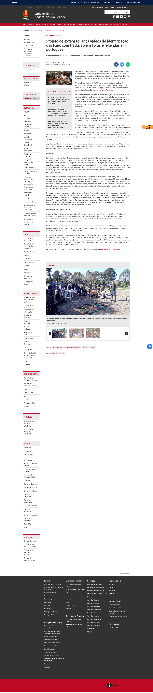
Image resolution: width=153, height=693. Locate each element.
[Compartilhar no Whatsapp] (128, 64)
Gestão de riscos (29, 168)
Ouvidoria (86, 24)
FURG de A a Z (113, 627)
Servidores (27, 451)
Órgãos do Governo (134, 2)
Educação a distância (28, 277)
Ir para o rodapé (63, 7)
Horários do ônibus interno (30, 470)
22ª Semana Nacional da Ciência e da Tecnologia (28, 52)
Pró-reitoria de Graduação (29, 239)
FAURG (26, 527)
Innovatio (27, 361)
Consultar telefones (30, 491)
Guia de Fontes (29, 46)
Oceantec (27, 364)
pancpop (92, 347)
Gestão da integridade (27, 155)
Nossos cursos (29, 42)
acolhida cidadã (57, 347)
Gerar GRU (27, 524)
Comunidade (28, 454)
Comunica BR (75, 2)
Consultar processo (30, 515)
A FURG (26, 112)
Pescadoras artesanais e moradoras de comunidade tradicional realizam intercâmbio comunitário (58, 124)
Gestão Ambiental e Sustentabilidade (30, 214)
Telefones (72, 24)
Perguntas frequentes (105, 24)
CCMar (26, 400)
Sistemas (59, 24)
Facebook (116, 249)
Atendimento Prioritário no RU (29, 476)
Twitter (111, 587)
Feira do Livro (28, 393)
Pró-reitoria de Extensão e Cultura (30, 379)
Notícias (27, 36)
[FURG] (27, 11)
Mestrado (27, 269)
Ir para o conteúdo (28, 7)
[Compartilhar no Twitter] (122, 64)
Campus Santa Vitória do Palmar (30, 545)
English (120, 7)
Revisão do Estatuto (27, 84)
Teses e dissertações (28, 343)
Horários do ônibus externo (30, 465)
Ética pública (94, 24)
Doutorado (27, 266)
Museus (26, 396)
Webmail (66, 24)
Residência (27, 272)
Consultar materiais (30, 506)
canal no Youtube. (106, 90)
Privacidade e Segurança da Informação (28, 187)
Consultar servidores (27, 519)
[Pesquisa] (127, 12)
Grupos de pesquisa (27, 322)
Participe (107, 2)
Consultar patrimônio (27, 510)
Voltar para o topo (124, 573)
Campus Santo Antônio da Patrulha (29, 552)
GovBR (15, 2)
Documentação (29, 69)
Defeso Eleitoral (29, 98)
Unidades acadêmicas (28, 138)
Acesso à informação (91, 2)
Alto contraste (97, 7)
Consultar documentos (28, 501)
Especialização (28, 262)
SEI (48, 24)
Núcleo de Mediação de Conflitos (28, 179)
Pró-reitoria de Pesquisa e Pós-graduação (29, 246)
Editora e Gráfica (29, 403)
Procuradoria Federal (28, 194)
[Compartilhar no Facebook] (116, 64)
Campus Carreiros (30, 541)
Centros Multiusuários (28, 348)
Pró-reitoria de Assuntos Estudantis (29, 424)
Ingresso (27, 39)
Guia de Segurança (30, 487)
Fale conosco (117, 24)
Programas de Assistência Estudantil (28, 431)
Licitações (79, 24)
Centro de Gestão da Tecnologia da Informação (30, 355)
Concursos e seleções (28, 126)
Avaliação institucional (28, 149)
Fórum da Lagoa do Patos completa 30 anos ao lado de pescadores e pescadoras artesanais (58, 100)
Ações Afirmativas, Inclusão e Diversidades (30, 207)
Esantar (26, 198)
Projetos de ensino (30, 252)
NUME (26, 115)
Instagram (108, 249)
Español (127, 7)
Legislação (118, 2)
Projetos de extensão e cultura (30, 385)
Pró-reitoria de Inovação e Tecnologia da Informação (29, 308)
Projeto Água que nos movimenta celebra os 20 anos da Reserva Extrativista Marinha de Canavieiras (58, 112)
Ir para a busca (51, 7)
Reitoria (26, 130)
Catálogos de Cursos (28, 283)
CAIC (25, 389)
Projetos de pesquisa (27, 317)
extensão (85, 347)
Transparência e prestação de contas (29, 162)
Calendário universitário (28, 459)
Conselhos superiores (27, 120)
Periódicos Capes (29, 338)
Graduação (27, 259)
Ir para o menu (40, 7)
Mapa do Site (109, 7)
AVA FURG (125, 24)
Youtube (100, 249)
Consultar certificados (28, 495)
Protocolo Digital (41, 24)
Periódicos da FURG (28, 334)
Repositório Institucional (28, 328)
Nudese (26, 406)
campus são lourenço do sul (72, 347)
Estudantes (27, 447)
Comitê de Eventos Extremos (30, 172)
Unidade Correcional (28, 144)
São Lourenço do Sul (58, 353)
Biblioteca (53, 24)
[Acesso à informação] (113, 685)
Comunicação (28, 219)
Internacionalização (30, 202)
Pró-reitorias (28, 134)
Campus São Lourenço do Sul (29, 559)
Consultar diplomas (30, 484)
